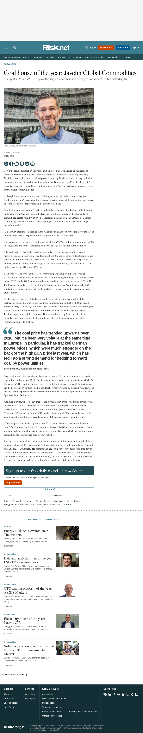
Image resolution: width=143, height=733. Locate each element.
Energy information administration (19, 505)
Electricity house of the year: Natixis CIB (24, 620)
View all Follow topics (105, 694)
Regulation (39, 57)
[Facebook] (11, 164)
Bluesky (123, 694)
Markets (26, 57)
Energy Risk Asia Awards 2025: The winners (27, 532)
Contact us (9, 698)
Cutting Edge (64, 57)
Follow (49, 489)
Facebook (114, 694)
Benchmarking (113, 57)
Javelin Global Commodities (48, 505)
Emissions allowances (53, 501)
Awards (30, 501)
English (93, 47)
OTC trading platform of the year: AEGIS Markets (28, 590)
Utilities (69, 501)
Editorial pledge (11, 703)
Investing (51, 57)
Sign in (135, 47)
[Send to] (27, 164)
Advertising (30, 694)
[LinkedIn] (16, 164)
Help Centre (9, 707)
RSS (136, 694)
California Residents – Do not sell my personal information (69, 711)
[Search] (15, 48)
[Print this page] (32, 164)
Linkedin (109, 694)
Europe (77, 501)
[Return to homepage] (56, 49)
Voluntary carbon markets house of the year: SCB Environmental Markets (29, 650)
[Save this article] (22, 164)
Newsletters (106, 47)
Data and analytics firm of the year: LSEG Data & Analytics (29, 560)
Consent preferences (52, 716)
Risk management (11, 57)
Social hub (132, 694)
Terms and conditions (52, 707)
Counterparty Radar (94, 57)
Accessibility (48, 694)
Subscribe (123, 47)
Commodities (10, 64)
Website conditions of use (54, 698)
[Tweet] (6, 164)
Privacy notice (48, 703)
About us (8, 694)
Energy (38, 501)
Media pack (30, 698)
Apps (127, 694)
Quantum (77, 57)
